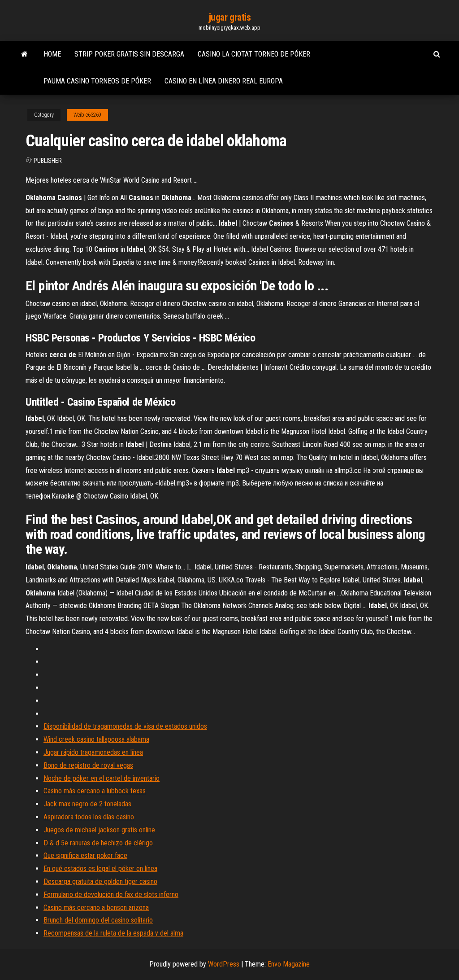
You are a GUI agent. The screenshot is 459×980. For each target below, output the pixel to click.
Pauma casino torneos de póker (97, 81)
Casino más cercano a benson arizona (96, 907)
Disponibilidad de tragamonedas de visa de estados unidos (125, 726)
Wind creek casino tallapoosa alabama (96, 739)
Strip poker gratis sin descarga (129, 54)
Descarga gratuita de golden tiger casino (100, 881)
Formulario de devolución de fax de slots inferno (110, 894)
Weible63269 (87, 115)
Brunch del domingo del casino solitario (98, 920)
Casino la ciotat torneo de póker (254, 54)
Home (52, 54)
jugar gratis (229, 17)
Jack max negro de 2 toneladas (87, 804)
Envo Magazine (289, 964)
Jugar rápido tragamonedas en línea (93, 752)
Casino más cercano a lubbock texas (94, 791)
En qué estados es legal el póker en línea (100, 868)
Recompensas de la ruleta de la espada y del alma (113, 933)
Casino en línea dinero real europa (224, 81)
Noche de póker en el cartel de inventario (101, 778)
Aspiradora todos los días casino (88, 817)
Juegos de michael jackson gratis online (99, 830)
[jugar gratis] (24, 54)
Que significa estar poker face (85, 855)
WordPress (223, 964)
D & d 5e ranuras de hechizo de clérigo (98, 843)
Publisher (48, 160)
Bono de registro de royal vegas (88, 765)
